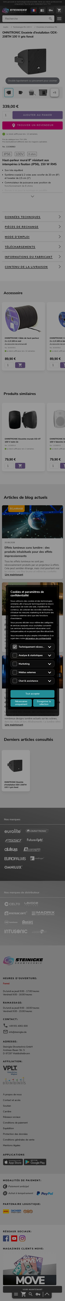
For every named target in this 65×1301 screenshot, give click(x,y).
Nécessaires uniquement (21, 703)
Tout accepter (33, 693)
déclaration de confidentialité (38, 638)
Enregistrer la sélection (44, 703)
